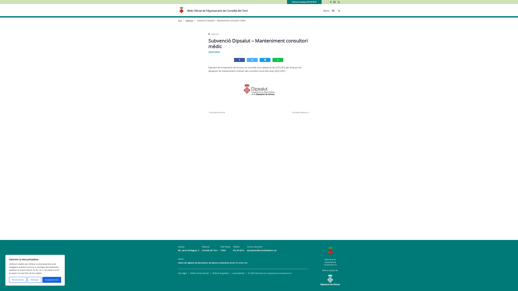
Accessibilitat (238, 273)
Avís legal (182, 273)
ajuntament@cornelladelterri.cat (262, 250)
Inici (180, 20)
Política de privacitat (199, 273)
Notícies (189, 20)
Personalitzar (18, 279)
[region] (35, 270)
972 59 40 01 (238, 250)
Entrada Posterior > (301, 112)
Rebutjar (34, 279)
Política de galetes (220, 273)
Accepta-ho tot (51, 279)
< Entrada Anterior (216, 112)
